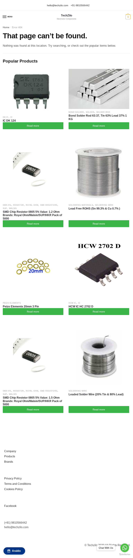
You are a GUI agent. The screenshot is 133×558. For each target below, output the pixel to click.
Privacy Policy (12, 478)
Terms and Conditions (17, 483)
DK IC (5, 117)
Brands (8, 461)
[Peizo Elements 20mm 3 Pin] (33, 269)
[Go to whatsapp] (124, 547)
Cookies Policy (13, 489)
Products (9, 456)
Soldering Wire (104, 205)
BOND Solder (76, 112)
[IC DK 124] (33, 91)
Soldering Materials (81, 205)
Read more (33, 125)
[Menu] (5, 17)
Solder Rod (103, 112)
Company (9, 451)
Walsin (13, 208)
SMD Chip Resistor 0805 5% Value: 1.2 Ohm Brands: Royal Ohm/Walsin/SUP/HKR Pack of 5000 (32, 215)
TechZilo (66, 15)
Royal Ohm (32, 205)
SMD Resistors (48, 205)
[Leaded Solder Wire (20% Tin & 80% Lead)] (99, 357)
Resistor (18, 205)
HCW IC (72, 303)
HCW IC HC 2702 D (81, 306)
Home (6, 27)
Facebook (9, 505)
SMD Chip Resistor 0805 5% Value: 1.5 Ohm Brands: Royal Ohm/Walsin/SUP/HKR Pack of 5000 (32, 401)
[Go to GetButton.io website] (124, 554)
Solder (90, 112)
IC (11, 117)
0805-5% (7, 205)
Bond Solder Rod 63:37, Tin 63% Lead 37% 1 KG (98, 117)
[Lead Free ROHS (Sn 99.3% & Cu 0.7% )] (99, 171)
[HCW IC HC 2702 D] (99, 269)
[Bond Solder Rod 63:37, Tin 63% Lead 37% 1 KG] (99, 89)
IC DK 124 (9, 120)
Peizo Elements (12, 303)
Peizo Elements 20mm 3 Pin (21, 306)
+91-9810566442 (80, 5)
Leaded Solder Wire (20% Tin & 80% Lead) (96, 394)
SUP (5, 208)
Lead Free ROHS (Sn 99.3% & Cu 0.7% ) (94, 208)
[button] (14, 551)
